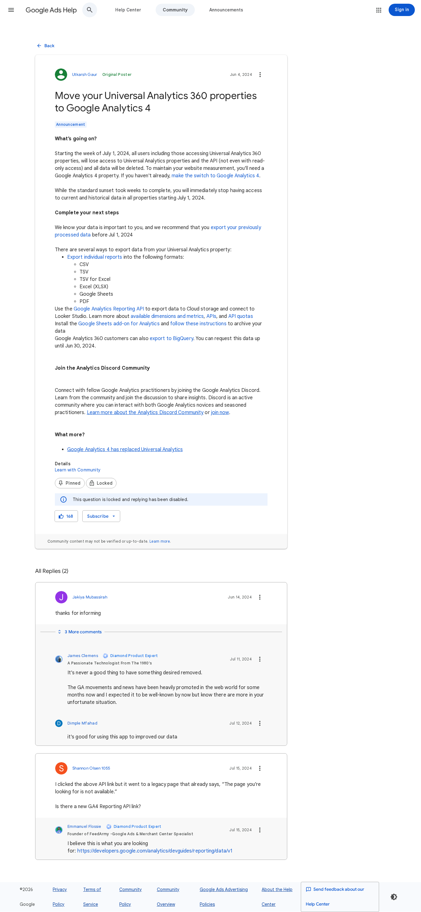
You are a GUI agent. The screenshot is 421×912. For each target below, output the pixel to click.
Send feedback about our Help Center (335, 897)
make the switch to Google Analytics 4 (215, 176)
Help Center (128, 10)
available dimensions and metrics (167, 316)
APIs (211, 316)
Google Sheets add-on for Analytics (118, 324)
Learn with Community (77, 470)
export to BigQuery (171, 338)
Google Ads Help (51, 10)
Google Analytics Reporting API (109, 309)
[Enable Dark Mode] (393, 896)
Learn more (159, 541)
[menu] (101, 516)
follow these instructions (198, 324)
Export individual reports (94, 257)
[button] (11, 9)
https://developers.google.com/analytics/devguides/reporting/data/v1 (155, 851)
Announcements (226, 10)
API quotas (240, 316)
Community (175, 10)
